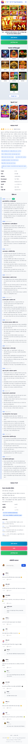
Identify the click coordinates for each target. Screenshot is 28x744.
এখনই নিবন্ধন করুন (14, 42)
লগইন (14, 548)
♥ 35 (4, 708)
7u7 (2, 132)
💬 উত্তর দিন (9, 579)
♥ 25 (4, 719)
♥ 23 (4, 667)
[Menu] (26, 2)
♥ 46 (4, 624)
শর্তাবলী (11, 735)
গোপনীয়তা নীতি (15, 735)
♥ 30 (4, 603)
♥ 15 (4, 635)
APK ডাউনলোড (14, 37)
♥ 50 (4, 646)
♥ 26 (4, 590)
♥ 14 (4, 579)
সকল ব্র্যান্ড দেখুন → (14, 96)
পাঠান (23, 565)
